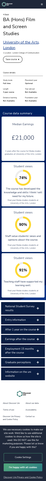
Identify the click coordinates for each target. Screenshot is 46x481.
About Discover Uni (11, 403)
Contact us (30, 416)
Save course (12, 59)
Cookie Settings (23, 457)
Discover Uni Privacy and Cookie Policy (23, 477)
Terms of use (8, 409)
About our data (32, 403)
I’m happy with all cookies (23, 467)
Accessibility (31, 409)
